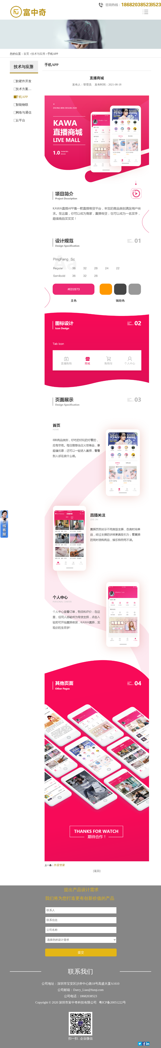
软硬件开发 (23, 81)
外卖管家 (59, 865)
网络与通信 (23, 112)
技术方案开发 (25, 89)
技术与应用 (38, 53)
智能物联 (22, 104)
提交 (81, 952)
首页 (26, 53)
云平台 (20, 120)
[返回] (97, 871)
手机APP (22, 96)
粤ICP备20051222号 (112, 1002)
